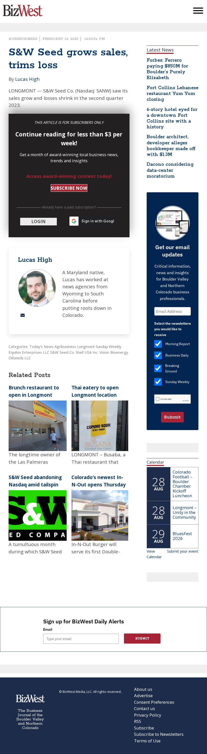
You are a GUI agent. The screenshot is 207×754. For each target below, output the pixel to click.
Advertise (143, 695)
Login (38, 221)
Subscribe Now (69, 188)
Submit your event (182, 551)
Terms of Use (147, 741)
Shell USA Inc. (87, 352)
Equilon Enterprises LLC (29, 352)
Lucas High (27, 79)
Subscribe (144, 728)
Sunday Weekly (108, 346)
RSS (137, 721)
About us (143, 689)
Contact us (144, 708)
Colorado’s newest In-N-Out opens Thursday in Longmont (98, 484)
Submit (172, 417)
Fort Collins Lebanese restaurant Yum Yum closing (172, 94)
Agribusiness (23, 39)
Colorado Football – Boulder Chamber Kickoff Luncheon (182, 484)
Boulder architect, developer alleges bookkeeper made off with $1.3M (171, 145)
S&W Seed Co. (62, 352)
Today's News (41, 346)
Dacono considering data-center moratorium (170, 170)
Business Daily (177, 355)
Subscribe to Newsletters (159, 734)
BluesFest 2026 (182, 536)
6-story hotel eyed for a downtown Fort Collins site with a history (172, 118)
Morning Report (177, 344)
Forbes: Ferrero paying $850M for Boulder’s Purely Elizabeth (167, 69)
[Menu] (198, 12)
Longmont (86, 346)
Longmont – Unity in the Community (184, 512)
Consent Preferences (154, 702)
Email (47, 629)
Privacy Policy (147, 715)
